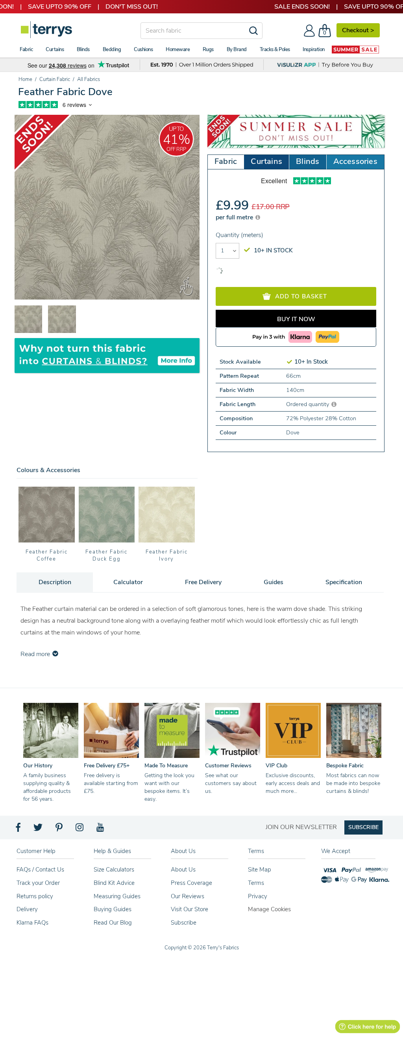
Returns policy (35, 896)
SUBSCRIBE (363, 827)
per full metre (235, 217)
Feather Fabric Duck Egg (106, 555)
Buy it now (296, 319)
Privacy (257, 896)
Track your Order (38, 883)
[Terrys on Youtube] (101, 829)
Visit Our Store (189, 909)
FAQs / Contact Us (40, 869)
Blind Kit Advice (114, 883)
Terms (256, 883)
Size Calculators (114, 869)
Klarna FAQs (32, 923)
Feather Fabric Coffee (47, 555)
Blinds (307, 161)
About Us (183, 869)
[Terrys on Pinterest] (59, 829)
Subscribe (183, 923)
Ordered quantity (308, 404)
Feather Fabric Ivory (167, 555)
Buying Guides (112, 909)
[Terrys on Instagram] (80, 829)
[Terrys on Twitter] (38, 829)
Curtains (266, 161)
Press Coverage (191, 883)
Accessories (355, 161)
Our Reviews (187, 896)
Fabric (225, 161)
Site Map (259, 869)
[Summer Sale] (355, 49)
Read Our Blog (113, 923)
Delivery (27, 909)
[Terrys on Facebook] (19, 829)
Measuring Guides (117, 896)
